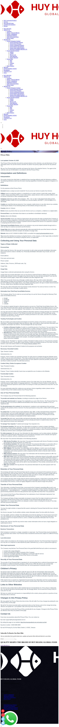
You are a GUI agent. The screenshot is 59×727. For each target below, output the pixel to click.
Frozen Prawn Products (15, 43)
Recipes (6, 26)
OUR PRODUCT (5, 645)
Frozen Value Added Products (17, 48)
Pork (11, 61)
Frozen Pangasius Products (16, 42)
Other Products (10, 66)
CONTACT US (8, 71)
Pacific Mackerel (14, 57)
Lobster (12, 53)
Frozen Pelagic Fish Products (17, 46)
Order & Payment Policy (13, 37)
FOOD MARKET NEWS (10, 68)
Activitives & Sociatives (9, 24)
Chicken (12, 63)
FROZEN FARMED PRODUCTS (18, 49)
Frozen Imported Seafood (13, 50)
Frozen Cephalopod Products (17, 45)
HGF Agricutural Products (10, 20)
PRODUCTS (7, 39)
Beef (11, 60)
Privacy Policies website (30, 343)
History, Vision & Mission (13, 32)
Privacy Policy (10, 38)
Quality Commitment (12, 34)
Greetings (9, 31)
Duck (11, 64)
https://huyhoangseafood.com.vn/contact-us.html (33, 622)
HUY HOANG (7, 28)
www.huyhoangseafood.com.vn (44, 233)
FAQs (5, 72)
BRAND (6, 67)
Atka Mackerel (13, 56)
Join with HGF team (9, 23)
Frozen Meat (10, 59)
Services (6, 22)
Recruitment (7, 70)
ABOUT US (7, 30)
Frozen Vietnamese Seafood (13, 41)
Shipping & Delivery (12, 35)
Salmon (12, 52)
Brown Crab (13, 55)
